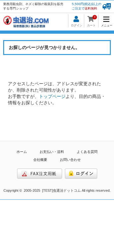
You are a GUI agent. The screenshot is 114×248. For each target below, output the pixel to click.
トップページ (52, 96)
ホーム (21, 152)
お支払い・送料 (52, 152)
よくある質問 (87, 152)
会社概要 (40, 160)
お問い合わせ (70, 160)
